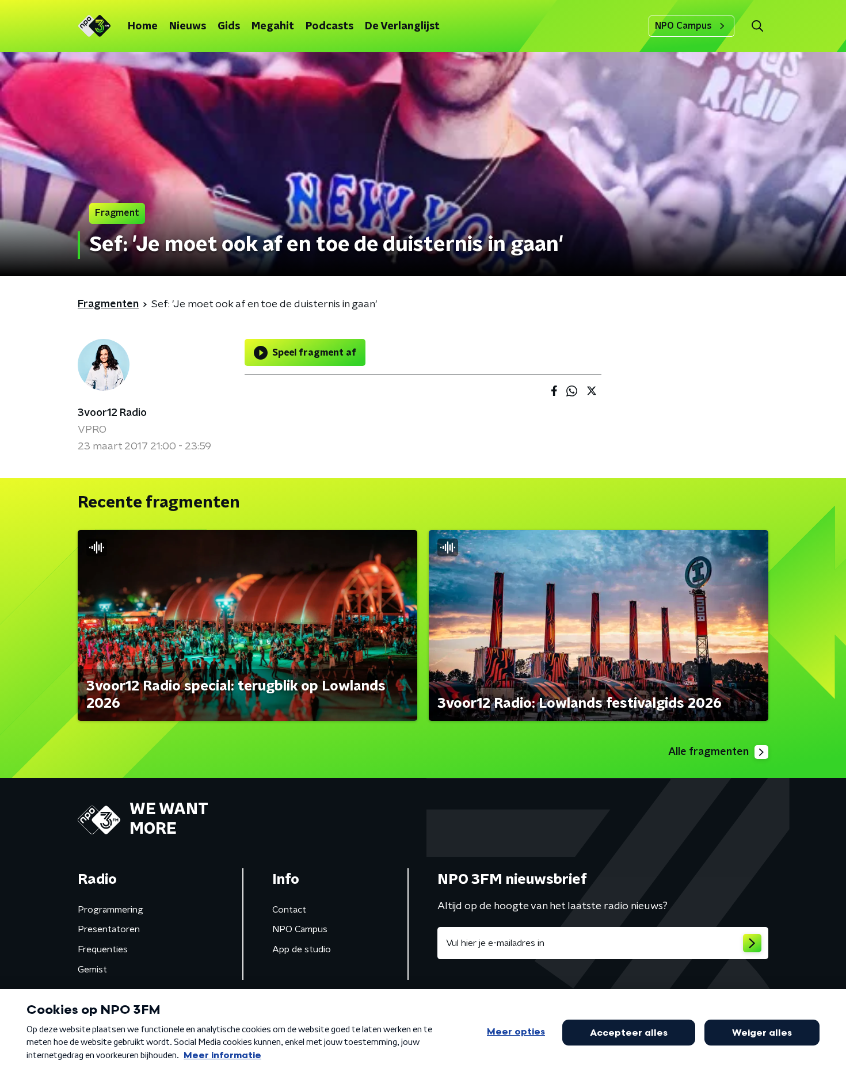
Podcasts (329, 26)
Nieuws (187, 26)
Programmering (110, 909)
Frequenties (103, 949)
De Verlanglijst (402, 26)
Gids (229, 26)
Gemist (92, 969)
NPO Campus (683, 25)
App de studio (301, 949)
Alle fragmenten (708, 752)
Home (143, 26)
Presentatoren (109, 929)
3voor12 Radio (112, 413)
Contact (289, 909)
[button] (757, 26)
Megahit (272, 26)
